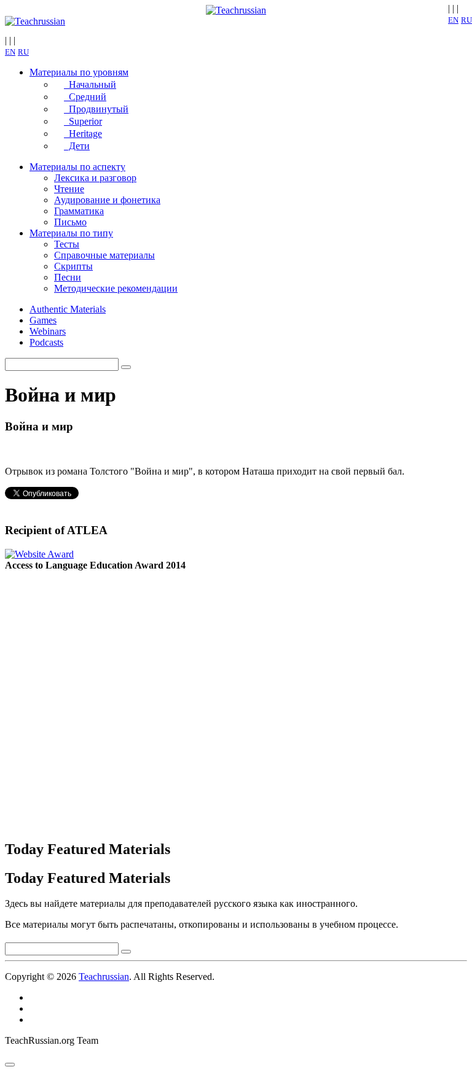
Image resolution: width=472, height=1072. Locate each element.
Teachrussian (104, 976)
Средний (85, 96)
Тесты (66, 244)
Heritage (83, 133)
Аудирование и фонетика (107, 200)
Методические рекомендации (116, 288)
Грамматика (79, 211)
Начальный (90, 84)
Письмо (70, 222)
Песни (67, 277)
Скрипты (73, 266)
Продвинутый (96, 109)
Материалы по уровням (79, 72)
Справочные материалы (104, 255)
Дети (77, 146)
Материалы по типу (71, 233)
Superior (83, 121)
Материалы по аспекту (77, 166)
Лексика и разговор (95, 178)
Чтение (69, 189)
